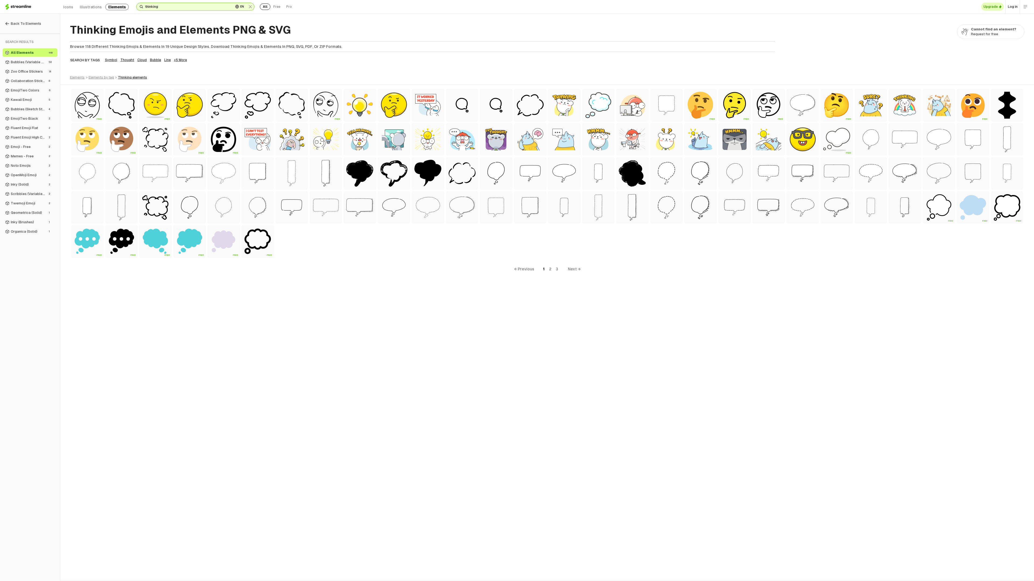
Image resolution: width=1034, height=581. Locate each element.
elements (117, 7)
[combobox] (187, 6)
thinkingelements (132, 77)
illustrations (91, 7)
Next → (574, 269)
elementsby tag (101, 77)
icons (68, 7)
